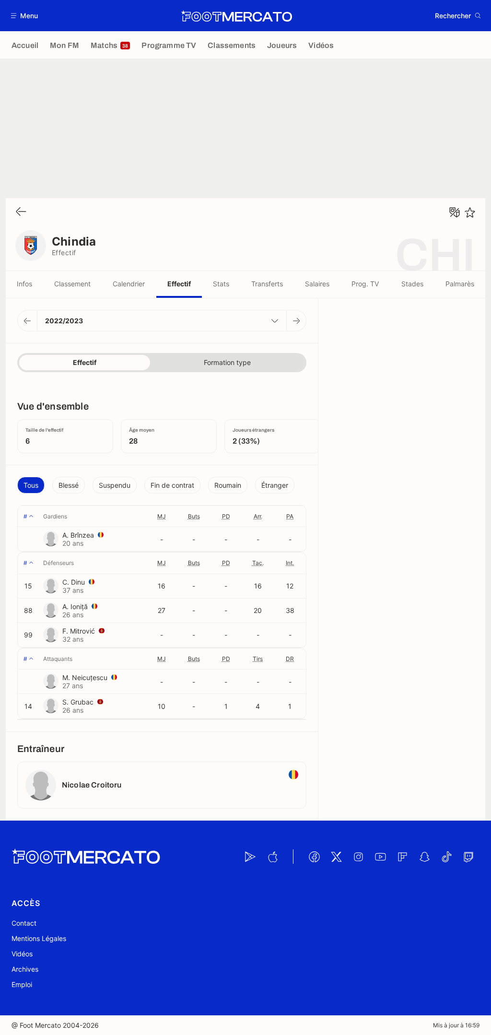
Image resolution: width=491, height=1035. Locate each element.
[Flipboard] (402, 856)
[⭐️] (470, 212)
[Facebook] (314, 856)
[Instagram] (358, 856)
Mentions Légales (39, 938)
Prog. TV (365, 284)
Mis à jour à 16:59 (456, 1025)
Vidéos (22, 954)
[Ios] (272, 856)
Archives (25, 969)
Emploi (22, 984)
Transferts (267, 284)
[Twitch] (468, 856)
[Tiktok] (446, 856)
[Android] (250, 856)
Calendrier (129, 284)
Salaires (317, 284)
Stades (412, 284)
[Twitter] (336, 856)
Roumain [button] (227, 485)
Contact (24, 923)
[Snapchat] (424, 856)
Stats (221, 284)
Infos (24, 284)
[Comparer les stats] (454, 212)
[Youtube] (380, 856)
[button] (25, 16)
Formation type (227, 362)
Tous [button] (30, 485)
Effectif (179, 284)
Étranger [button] (274, 485)
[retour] (21, 212)
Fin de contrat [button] (172, 485)
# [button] (25, 516)
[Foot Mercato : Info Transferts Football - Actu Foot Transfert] (236, 16)
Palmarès (459, 284)
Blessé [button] (68, 485)
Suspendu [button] (114, 485)
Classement (72, 284)
